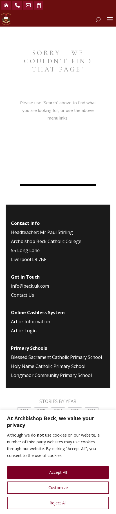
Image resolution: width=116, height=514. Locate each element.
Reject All (58, 503)
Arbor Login (24, 331)
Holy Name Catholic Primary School (48, 366)
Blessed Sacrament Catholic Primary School (56, 357)
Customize (58, 487)
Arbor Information (30, 321)
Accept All (58, 472)
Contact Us (22, 295)
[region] (58, 462)
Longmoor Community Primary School (51, 375)
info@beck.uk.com (30, 286)
